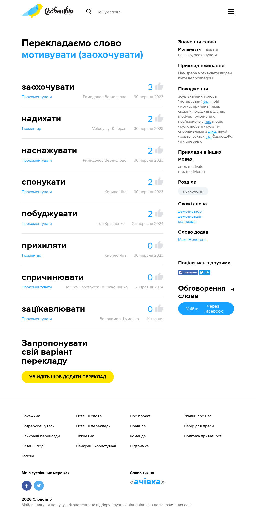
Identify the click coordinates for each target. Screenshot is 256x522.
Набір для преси (199, 426)
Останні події (34, 446)
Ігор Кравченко (110, 223)
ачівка (147, 481)
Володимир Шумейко (119, 318)
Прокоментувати (37, 96)
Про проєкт (140, 416)
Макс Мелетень (192, 239)
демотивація (189, 216)
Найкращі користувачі (96, 446)
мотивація (187, 221)
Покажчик (31, 416)
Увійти (204, 308)
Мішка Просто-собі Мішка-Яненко (97, 287)
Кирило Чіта (115, 191)
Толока (28, 456)
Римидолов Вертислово (104, 96)
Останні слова (89, 416)
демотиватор (190, 211)
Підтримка (139, 446)
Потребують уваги (38, 426)
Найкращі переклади (41, 436)
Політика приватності (203, 436)
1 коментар (31, 128)
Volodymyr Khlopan (109, 128)
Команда (138, 436)
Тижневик (85, 436)
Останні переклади (93, 426)
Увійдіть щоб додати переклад (68, 377)
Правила (138, 426)
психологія (193, 191)
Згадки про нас (198, 416)
